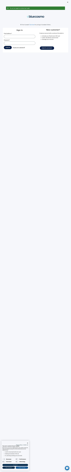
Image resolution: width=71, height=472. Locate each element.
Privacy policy (19, 445)
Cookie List (25, 445)
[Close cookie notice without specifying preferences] (27, 443)
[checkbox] (3, 459)
